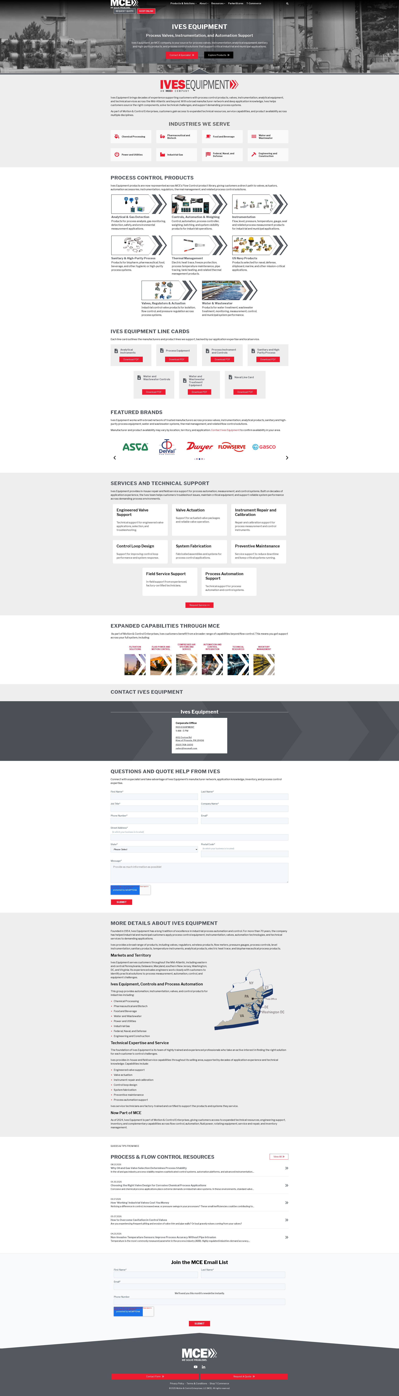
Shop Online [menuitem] (146, 11)
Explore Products (217, 55)
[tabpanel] (136, 447)
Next (285, 453)
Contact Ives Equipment (225, 430)
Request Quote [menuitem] (125, 11)
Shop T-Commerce (219, 1383)
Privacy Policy (177, 1383)
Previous (113, 453)
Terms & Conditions (197, 1383)
